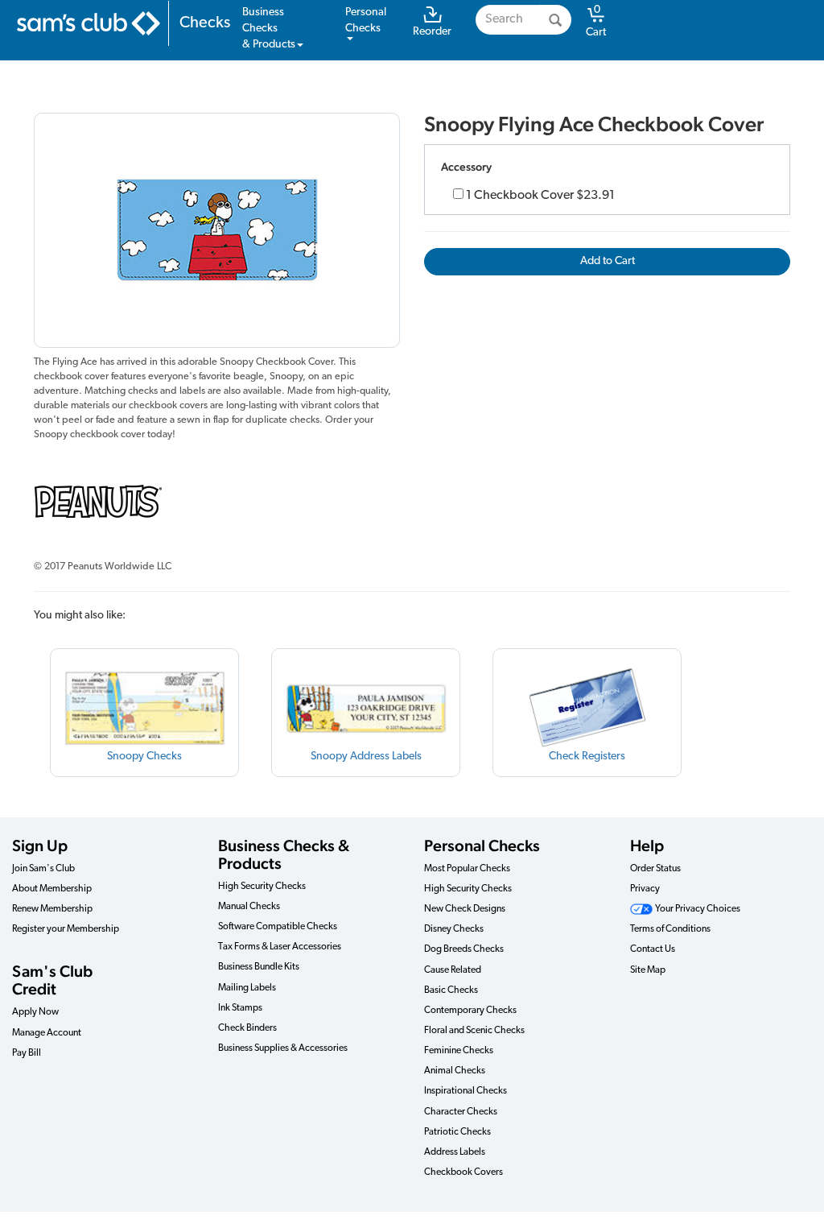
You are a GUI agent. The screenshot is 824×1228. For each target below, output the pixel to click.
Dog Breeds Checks (464, 949)
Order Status (655, 869)
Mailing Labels (247, 988)
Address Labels (454, 1152)
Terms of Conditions (670, 929)
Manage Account (46, 1033)
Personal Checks (482, 845)
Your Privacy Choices (696, 909)
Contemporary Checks (470, 1010)
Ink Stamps (240, 1008)
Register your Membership (65, 929)
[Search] (555, 20)
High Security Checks (262, 886)
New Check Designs (464, 909)
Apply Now (35, 1012)
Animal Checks (454, 1071)
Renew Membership (52, 909)
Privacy (645, 889)
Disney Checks (454, 929)
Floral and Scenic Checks (474, 1031)
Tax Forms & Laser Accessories (279, 947)
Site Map (647, 970)
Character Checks (460, 1112)
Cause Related (452, 970)
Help (647, 845)
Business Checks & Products (283, 854)
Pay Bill (26, 1053)
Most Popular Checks (467, 869)
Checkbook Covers (463, 1172)
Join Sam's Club (43, 869)
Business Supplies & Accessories (283, 1048)
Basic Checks (451, 990)
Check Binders (247, 1028)
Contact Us (652, 949)
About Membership (52, 889)
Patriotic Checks (457, 1132)
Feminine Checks (458, 1051)
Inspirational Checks (465, 1091)
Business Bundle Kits (258, 967)
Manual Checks (249, 907)
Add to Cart (607, 261)
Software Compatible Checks (277, 927)
